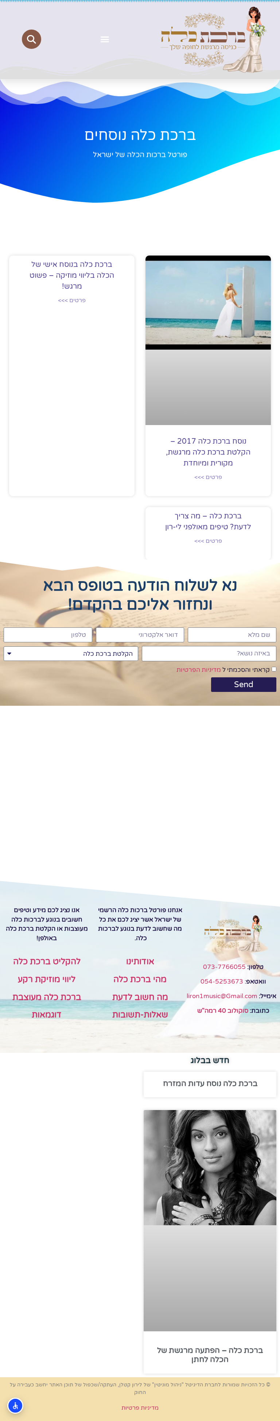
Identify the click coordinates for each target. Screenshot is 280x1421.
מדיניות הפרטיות (198, 670)
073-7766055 (224, 967)
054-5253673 (222, 981)
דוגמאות (47, 1015)
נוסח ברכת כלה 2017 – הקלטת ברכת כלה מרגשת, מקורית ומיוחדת (208, 452)
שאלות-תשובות (140, 1015)
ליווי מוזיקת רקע (46, 979)
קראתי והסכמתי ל (223, 670)
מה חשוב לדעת (140, 997)
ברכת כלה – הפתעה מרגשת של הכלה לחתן (210, 1355)
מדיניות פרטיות (140, 1408)
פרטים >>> (208, 477)
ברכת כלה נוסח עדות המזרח (210, 1083)
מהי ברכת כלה (140, 979)
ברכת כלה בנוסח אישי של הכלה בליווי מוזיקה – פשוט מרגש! (72, 275)
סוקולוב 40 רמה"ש (222, 1011)
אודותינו (140, 962)
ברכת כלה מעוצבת (46, 997)
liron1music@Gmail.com (222, 996)
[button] (105, 39)
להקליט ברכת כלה (47, 962)
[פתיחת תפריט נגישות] (15, 1406)
